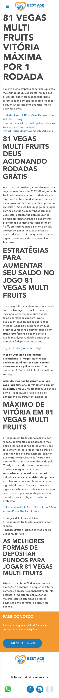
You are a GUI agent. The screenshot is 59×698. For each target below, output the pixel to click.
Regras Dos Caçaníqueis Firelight (22, 348)
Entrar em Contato (22, 643)
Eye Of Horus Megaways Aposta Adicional (28, 131)
